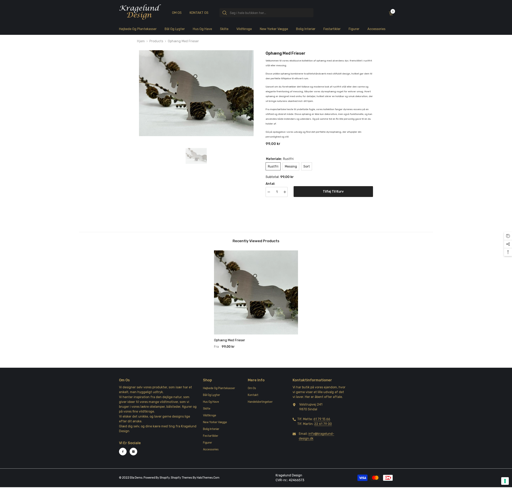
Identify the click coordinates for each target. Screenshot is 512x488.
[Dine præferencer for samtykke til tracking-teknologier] (505, 481)
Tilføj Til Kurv (333, 191)
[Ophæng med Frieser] (256, 292)
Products (156, 41)
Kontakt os (199, 13)
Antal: (270, 184)
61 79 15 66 (321, 419)
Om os (177, 13)
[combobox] (270, 12)
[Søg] (266, 12)
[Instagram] (133, 451)
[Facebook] (123, 451)
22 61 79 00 (323, 424)
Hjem (141, 41)
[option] (196, 93)
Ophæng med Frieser (229, 340)
